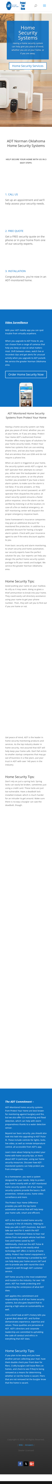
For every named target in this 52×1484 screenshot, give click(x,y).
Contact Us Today (26, 1073)
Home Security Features (28, 721)
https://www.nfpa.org (35, 883)
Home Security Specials (28, 927)
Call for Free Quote (26, 294)
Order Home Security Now (26, 374)
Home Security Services (27, 66)
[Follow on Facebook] (20, 1463)
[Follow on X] (26, 1463)
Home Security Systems (28, 32)
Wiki (21, 1445)
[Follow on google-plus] (31, 1463)
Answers (29, 1445)
